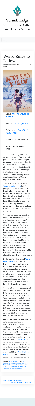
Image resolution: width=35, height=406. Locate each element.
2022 (23, 361)
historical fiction (21, 366)
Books (10, 361)
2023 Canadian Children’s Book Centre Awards (15, 362)
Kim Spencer (22, 123)
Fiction (25, 365)
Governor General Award (10, 366)
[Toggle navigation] (4, 40)
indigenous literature (8, 368)
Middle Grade (18, 368)
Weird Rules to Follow (17, 115)
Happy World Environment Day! (12, 380)
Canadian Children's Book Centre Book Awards (17, 364)
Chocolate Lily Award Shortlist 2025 (21, 382)
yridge (5, 66)
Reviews (15, 361)
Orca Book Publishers (17, 131)
